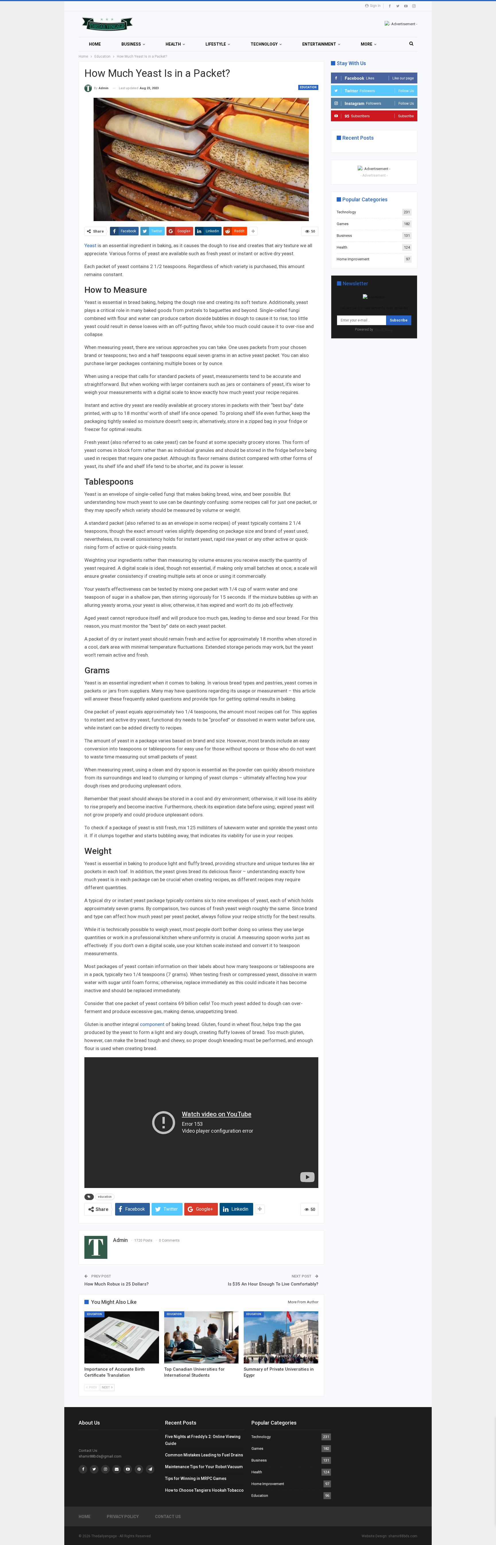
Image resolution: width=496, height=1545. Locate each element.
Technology (264, 44)
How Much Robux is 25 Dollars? (116, 1284)
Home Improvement (353, 259)
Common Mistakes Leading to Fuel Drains (204, 1455)
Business (131, 44)
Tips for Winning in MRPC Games (195, 1478)
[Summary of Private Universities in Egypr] (281, 1337)
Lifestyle (216, 44)
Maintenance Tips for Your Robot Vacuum (204, 1466)
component (152, 1024)
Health (173, 44)
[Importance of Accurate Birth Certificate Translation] (121, 1337)
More (366, 44)
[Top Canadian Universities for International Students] (201, 1337)
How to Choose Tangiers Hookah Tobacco (204, 1490)
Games (342, 224)
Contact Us (168, 1516)
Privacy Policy (123, 1516)
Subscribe (399, 320)
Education (308, 87)
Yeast (91, 245)
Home (95, 44)
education (105, 1196)
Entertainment (319, 44)
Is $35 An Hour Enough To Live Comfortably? (273, 1284)
